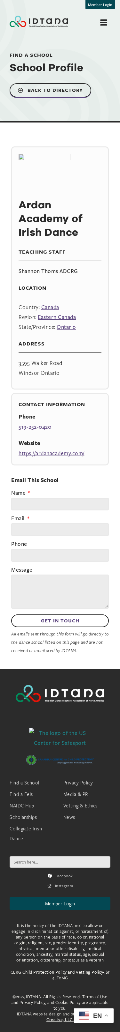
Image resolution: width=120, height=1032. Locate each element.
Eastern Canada (57, 317)
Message (22, 570)
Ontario (66, 326)
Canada (50, 307)
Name (19, 493)
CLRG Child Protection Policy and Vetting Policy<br (60, 972)
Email (18, 519)
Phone (19, 544)
